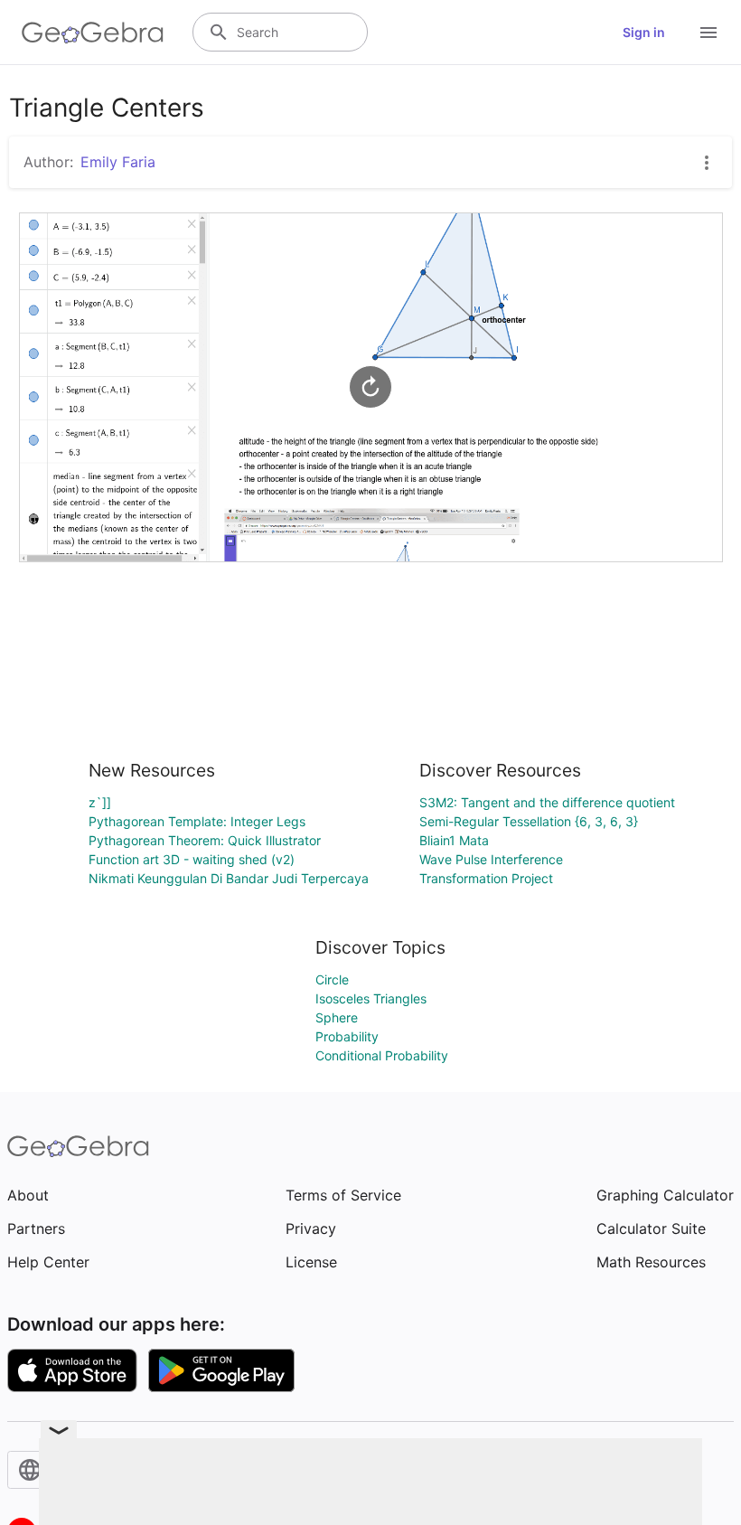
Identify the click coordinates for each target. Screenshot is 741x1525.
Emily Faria (117, 162)
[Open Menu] (708, 32)
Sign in (644, 32)
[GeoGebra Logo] (93, 32)
